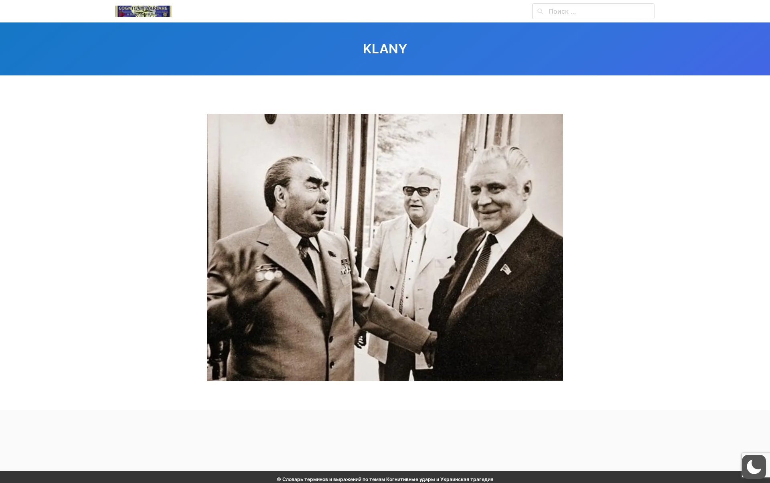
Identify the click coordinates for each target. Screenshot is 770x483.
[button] (754, 467)
